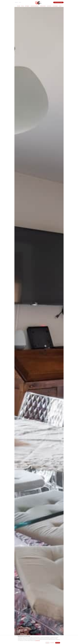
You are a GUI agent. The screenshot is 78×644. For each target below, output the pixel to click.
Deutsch (16, 2)
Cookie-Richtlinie (37, 640)
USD (19, 2)
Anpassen (47, 642)
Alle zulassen (58, 642)
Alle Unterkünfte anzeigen (58, 2)
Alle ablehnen (52, 642)
